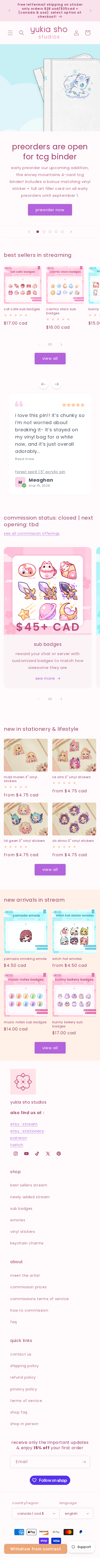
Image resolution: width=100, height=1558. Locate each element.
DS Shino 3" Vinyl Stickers (73, 841)
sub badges (21, 1208)
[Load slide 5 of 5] (62, 232)
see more (45, 678)
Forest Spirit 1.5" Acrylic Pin (40, 471)
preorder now (50, 209)
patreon (18, 1138)
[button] (10, 32)
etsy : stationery (27, 1131)
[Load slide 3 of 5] (50, 232)
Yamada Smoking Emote (25, 959)
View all (50, 358)
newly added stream (30, 1197)
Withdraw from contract (35, 1548)
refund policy (23, 1377)
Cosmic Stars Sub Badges (61, 311)
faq (13, 1322)
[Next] (56, 384)
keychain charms (27, 1243)
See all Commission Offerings (32, 533)
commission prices (28, 1287)
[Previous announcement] (9, 10)
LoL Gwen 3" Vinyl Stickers (24, 841)
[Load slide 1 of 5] (38, 232)
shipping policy (24, 1365)
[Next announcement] (90, 10)
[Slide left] (38, 344)
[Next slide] (71, 231)
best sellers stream (28, 1185)
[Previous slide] (29, 231)
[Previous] (43, 384)
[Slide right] (61, 344)
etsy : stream (24, 1124)
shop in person (24, 1423)
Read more (24, 459)
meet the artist (25, 1275)
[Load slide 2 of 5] (44, 232)
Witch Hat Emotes (67, 959)
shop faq (18, 1412)
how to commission (29, 1310)
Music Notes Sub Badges (25, 1022)
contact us (21, 1354)
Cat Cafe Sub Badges (22, 309)
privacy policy (23, 1389)
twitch (16, 1144)
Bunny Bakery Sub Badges (67, 1024)
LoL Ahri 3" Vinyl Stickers (71, 777)
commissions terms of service (39, 1298)
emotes (17, 1220)
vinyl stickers (22, 1231)
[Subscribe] (83, 1462)
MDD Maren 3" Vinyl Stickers (20, 779)
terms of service (26, 1400)
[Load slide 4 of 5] (56, 232)
